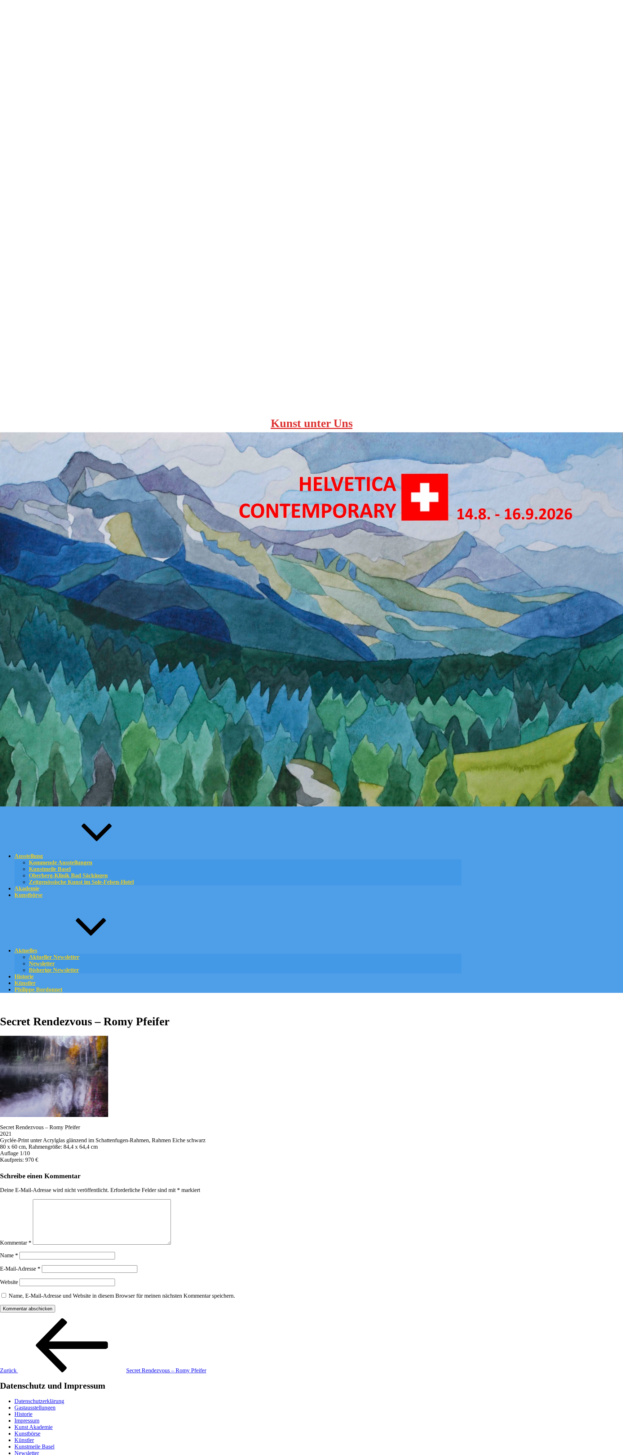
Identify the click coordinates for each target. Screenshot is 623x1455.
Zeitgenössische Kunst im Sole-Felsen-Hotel (81, 882)
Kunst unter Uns (312, 423)
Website (9, 1282)
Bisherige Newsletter (54, 970)
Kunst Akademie (33, 1427)
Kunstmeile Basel (34, 1446)
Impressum (26, 1420)
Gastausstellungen (35, 1407)
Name (9, 1255)
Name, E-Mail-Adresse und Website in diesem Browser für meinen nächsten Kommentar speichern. (122, 1296)
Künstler (24, 1440)
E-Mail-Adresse (20, 1269)
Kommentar (15, 1243)
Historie (23, 1414)
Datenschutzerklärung (39, 1401)
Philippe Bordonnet (38, 989)
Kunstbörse (28, 895)
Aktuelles (25, 950)
